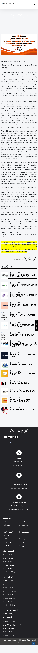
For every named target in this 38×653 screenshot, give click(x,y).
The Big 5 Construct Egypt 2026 (23, 286)
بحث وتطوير (25, 532)
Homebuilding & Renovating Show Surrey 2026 (23, 345)
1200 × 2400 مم (10, 588)
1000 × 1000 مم (10, 572)
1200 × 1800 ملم (10, 584)
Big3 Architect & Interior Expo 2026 (23, 296)
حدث (17, 17)
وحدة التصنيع (25, 525)
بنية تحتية (24, 522)
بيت (13, 17)
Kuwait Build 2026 (19, 383)
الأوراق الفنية (8, 536)
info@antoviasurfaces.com (19, 489)
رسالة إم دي (7, 542)
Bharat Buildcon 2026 (21, 365)
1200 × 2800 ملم (10, 591)
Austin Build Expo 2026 (22, 409)
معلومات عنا (7, 522)
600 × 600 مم (9, 558)
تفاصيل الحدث (23, 17)
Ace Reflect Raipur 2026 (22, 335)
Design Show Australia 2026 (23, 316)
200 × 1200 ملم (10, 621)
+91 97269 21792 (19, 462)
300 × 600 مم (9, 555)
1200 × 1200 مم (10, 581)
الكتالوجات (7, 525)
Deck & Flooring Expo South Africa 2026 (23, 276)
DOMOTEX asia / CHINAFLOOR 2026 (23, 400)
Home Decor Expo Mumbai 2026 (23, 306)
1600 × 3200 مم (10, 605)
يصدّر (5, 529)
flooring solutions (30, 136)
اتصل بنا (6, 546)
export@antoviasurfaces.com (19, 484)
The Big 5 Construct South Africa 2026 (23, 326)
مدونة (23, 539)
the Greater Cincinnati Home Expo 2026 (21, 212)
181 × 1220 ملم (9, 614)
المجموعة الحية (8, 532)
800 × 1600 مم (9, 569)
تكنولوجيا (24, 529)
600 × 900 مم (9, 632)
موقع (23, 546)
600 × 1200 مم (9, 562)
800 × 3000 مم (10, 598)
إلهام (23, 536)
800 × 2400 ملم (10, 595)
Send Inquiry (36, 325)
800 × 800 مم (9, 565)
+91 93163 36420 (19, 466)
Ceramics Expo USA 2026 (22, 391)
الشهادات (6, 539)
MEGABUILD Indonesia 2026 (23, 356)
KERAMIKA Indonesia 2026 (23, 374)
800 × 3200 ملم (10, 602)
